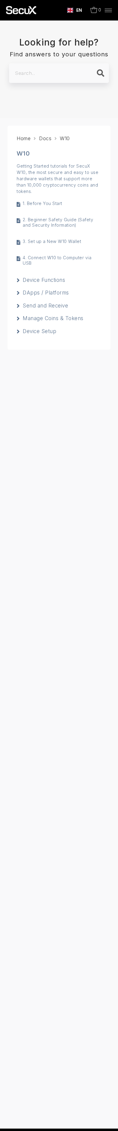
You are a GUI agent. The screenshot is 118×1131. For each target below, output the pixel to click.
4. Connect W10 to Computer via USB (57, 260)
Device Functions (44, 280)
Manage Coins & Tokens (53, 318)
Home (24, 138)
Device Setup (39, 331)
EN (79, 10)
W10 (65, 138)
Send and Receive (45, 306)
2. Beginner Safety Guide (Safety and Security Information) (58, 222)
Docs (45, 138)
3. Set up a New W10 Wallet (52, 241)
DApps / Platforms (46, 293)
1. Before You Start (42, 203)
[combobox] (75, 10)
